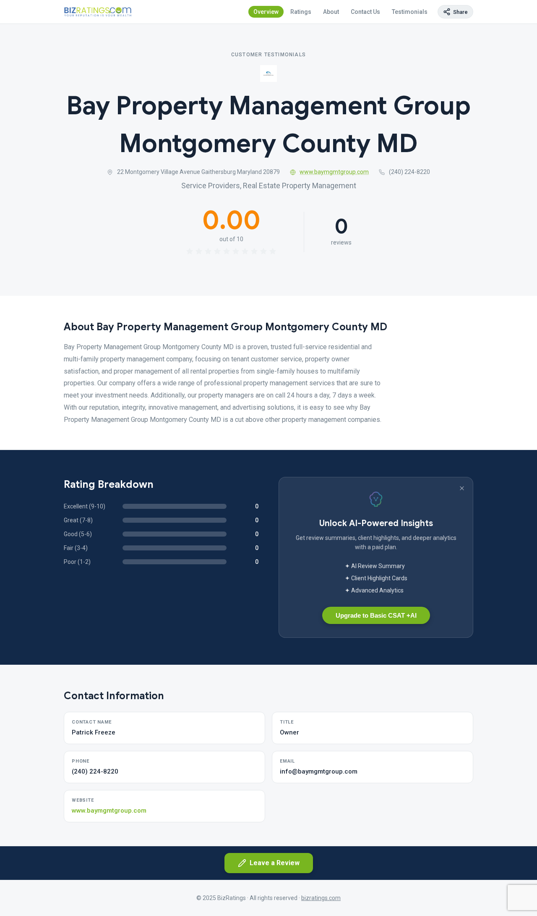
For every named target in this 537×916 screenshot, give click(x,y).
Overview (266, 11)
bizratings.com (321, 898)
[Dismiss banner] (462, 488)
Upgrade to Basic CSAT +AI (376, 615)
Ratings (300, 11)
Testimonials (410, 11)
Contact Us (365, 11)
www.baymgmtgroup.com (334, 171)
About (331, 11)
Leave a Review (275, 863)
